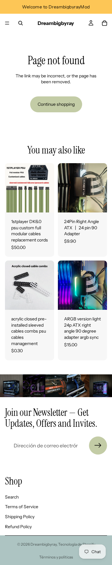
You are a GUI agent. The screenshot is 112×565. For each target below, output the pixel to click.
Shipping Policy (20, 516)
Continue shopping (56, 104)
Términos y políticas (56, 557)
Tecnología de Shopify (76, 544)
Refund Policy (18, 526)
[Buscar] (20, 23)
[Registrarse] (98, 445)
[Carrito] (104, 23)
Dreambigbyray (43, 544)
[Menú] (7, 23)
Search (12, 497)
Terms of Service (21, 506)
